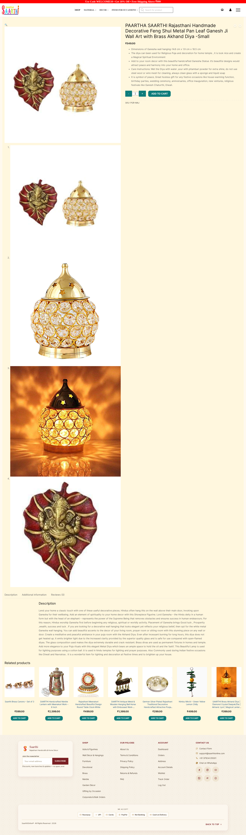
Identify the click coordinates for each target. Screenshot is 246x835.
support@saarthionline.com (212, 753)
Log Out (162, 785)
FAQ (122, 779)
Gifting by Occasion (91, 791)
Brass (85, 773)
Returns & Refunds (128, 773)
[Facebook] (199, 770)
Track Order (163, 779)
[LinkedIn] (199, 778)
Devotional (87, 767)
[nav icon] (238, 10)
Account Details (165, 767)
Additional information (34, 594)
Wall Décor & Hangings (92, 755)
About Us (124, 749)
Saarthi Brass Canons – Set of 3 (19, 701)
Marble (85, 779)
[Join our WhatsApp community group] (207, 778)
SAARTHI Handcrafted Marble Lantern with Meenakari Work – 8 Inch (54, 704)
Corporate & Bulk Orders (93, 797)
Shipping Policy (127, 767)
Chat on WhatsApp (208, 763)
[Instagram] (207, 770)
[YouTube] (215, 770)
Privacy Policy (126, 761)
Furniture (86, 761)
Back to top (212, 824)
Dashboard (163, 749)
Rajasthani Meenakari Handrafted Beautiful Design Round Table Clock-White (88, 704)
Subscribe (60, 761)
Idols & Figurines (90, 749)
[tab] (11, 595)
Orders (161, 755)
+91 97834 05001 (207, 758)
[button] (6, 24)
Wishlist (161, 773)
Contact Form (205, 748)
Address (162, 761)
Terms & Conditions (129, 755)
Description (11, 594)
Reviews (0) (57, 594)
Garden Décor (88, 785)
